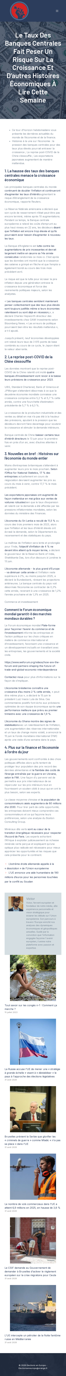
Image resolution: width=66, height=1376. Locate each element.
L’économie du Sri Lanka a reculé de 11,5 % (30, 520)
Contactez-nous (14, 677)
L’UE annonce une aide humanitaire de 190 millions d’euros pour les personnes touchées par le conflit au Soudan (31, 877)
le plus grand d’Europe (46, 568)
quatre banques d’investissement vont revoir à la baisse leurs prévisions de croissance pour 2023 (33, 376)
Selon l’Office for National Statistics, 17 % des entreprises (31, 473)
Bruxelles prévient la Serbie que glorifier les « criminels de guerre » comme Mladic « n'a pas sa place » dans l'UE (32, 1140)
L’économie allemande (18, 568)
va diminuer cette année (21, 572)
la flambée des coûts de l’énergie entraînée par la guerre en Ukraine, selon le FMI (32, 774)
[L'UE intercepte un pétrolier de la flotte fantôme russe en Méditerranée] (33, 1329)
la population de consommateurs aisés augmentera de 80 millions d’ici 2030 (33, 803)
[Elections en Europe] (20, 10)
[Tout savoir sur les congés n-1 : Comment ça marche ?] (33, 999)
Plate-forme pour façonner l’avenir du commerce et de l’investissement (30, 629)
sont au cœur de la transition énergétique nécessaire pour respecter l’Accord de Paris (33, 833)
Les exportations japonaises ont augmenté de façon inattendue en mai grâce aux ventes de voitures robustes (31, 498)
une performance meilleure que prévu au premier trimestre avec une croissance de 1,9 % (33, 710)
